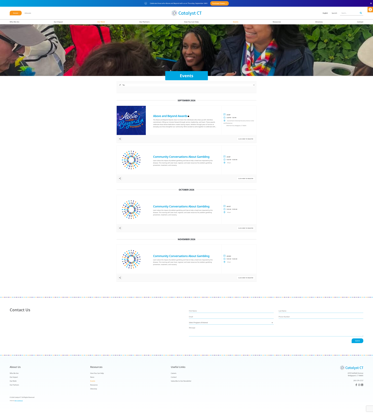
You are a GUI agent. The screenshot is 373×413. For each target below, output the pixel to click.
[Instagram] (359, 385)
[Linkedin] (362, 385)
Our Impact (58, 22)
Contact (360, 22)
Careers (173, 373)
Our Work (101, 22)
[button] (370, 9)
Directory (319, 22)
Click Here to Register (245, 139)
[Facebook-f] (356, 385)
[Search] (360, 13)
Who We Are (14, 22)
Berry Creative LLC (19, 400)
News (92, 377)
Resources (277, 22)
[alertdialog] (186, 3)
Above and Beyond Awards (170, 116)
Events (235, 22)
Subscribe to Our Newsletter (181, 381)
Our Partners (144, 22)
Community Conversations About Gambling (181, 157)
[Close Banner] (371, 3)
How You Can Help (191, 22)
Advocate (28, 13)
